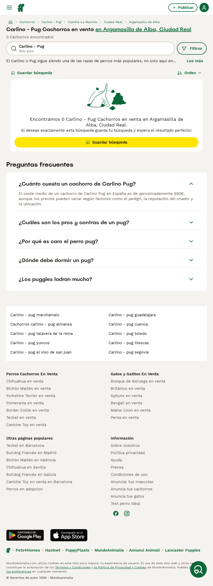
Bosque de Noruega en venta (138, 381)
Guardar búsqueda (34, 72)
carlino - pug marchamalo (34, 315)
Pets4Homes (28, 550)
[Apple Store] (69, 535)
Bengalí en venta (126, 403)
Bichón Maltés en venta (28, 388)
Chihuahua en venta (24, 381)
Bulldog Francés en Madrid (31, 452)
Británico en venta (128, 388)
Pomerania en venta (25, 403)
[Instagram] (127, 513)
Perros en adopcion (24, 489)
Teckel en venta (21, 417)
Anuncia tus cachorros (131, 489)
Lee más (195, 61)
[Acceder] (204, 7)
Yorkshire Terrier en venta (30, 395)
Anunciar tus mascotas (132, 481)
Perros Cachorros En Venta (32, 374)
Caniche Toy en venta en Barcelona (39, 481)
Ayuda (116, 460)
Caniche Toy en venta (26, 424)
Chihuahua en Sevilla (26, 467)
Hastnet (52, 550)
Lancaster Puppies (182, 550)
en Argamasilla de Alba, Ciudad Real (143, 29)
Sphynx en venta (126, 395)
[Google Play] (25, 535)
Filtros (196, 48)
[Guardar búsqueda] (198, 569)
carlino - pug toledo (128, 333)
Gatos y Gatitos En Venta (135, 374)
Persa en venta (125, 417)
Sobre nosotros (125, 445)
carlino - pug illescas (129, 343)
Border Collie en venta (27, 410)
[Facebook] (116, 513)
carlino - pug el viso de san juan (40, 352)
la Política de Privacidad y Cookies (119, 567)
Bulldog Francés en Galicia (31, 474)
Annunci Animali (144, 550)
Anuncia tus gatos (127, 496)
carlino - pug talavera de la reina (41, 333)
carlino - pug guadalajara (132, 315)
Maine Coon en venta (130, 410)
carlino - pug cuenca (128, 324)
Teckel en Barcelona (25, 445)
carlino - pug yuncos (30, 343)
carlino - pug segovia (129, 352)
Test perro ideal (125, 503)
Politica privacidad (128, 452)
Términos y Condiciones (72, 567)
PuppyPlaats (77, 550)
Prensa (117, 467)
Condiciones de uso (129, 474)
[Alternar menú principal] (9, 7)
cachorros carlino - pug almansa (41, 324)
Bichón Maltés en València (31, 460)
